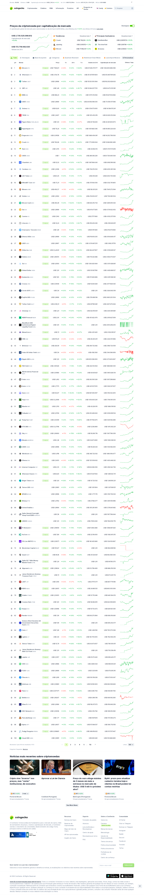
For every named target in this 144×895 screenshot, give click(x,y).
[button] (72, 805)
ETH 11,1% (91, 2)
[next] (95, 744)
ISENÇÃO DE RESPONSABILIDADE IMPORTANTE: (25, 881)
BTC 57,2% (84, 2)
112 (90, 744)
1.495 (27, 2)
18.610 (17, 2)
